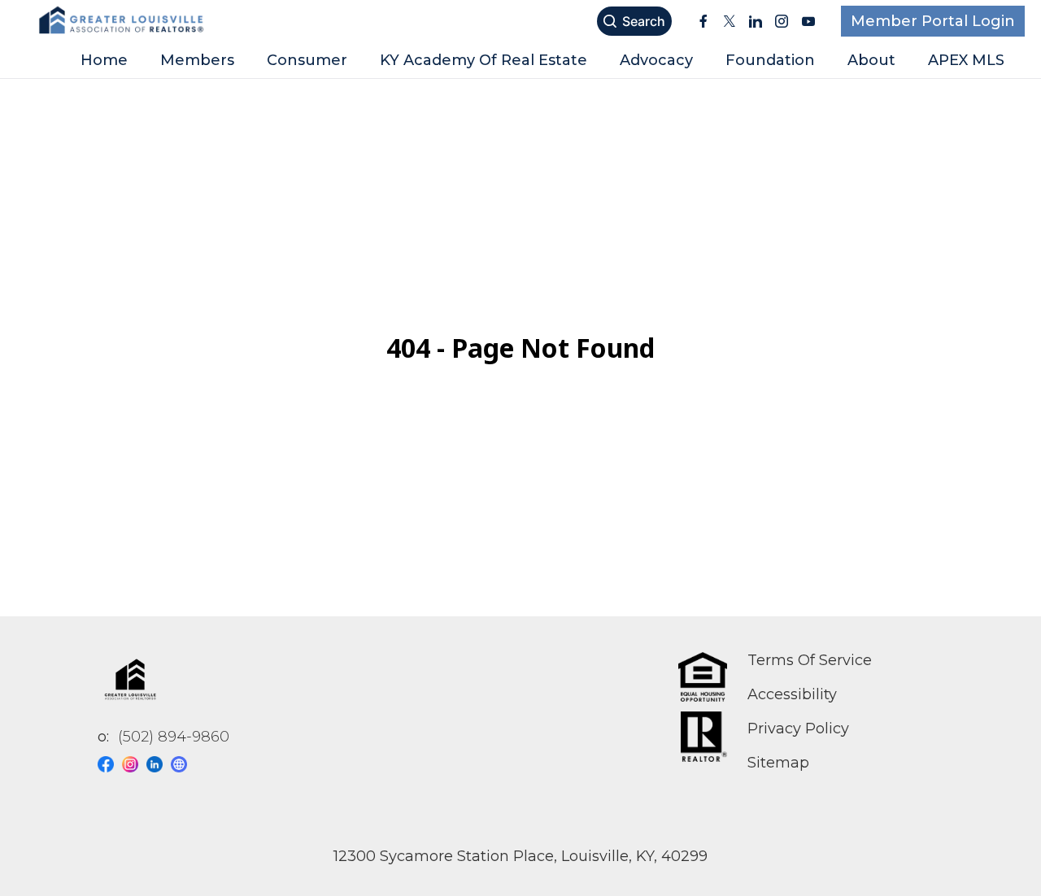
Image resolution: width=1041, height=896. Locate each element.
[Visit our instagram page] (134, 764)
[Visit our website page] (183, 764)
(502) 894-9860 (173, 737)
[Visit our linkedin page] (158, 764)
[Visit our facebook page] (110, 764)
